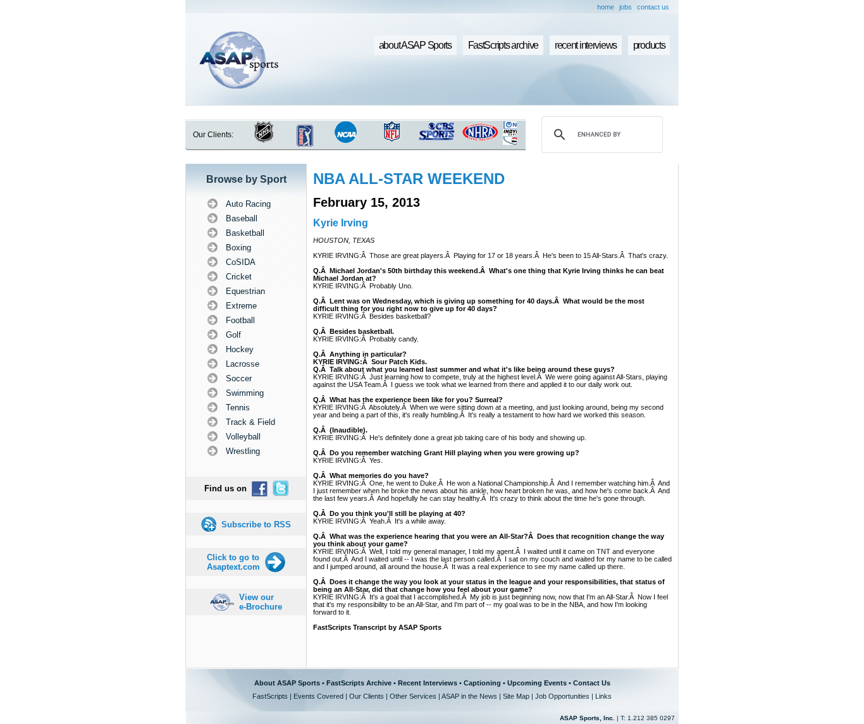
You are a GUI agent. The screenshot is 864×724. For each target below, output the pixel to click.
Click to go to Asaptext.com (233, 562)
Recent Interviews (427, 683)
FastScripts (270, 696)
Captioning (482, 683)
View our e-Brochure (260, 601)
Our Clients (366, 696)
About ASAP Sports (287, 683)
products (649, 45)
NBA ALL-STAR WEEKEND (409, 178)
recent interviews (586, 45)
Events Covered (318, 696)
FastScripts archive (503, 45)
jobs (625, 7)
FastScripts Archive (359, 683)
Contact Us (591, 683)
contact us (653, 7)
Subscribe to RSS (256, 524)
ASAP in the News (469, 696)
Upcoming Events (537, 683)
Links (603, 696)
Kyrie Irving (340, 223)
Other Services (413, 696)
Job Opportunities (562, 696)
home (605, 7)
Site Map (516, 696)
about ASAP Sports (415, 45)
